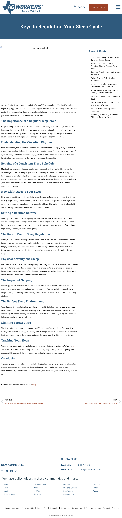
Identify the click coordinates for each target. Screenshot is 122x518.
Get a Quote (65, 508)
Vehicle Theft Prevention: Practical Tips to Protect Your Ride (104, 66)
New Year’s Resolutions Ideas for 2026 (105, 97)
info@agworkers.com (90, 469)
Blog (45, 508)
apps (75, 346)
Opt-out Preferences (111, 508)
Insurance (16, 508)
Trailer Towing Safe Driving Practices (103, 79)
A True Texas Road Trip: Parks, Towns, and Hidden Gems (104, 91)
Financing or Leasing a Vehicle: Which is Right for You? (104, 115)
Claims (39, 508)
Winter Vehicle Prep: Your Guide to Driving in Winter (105, 103)
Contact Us (54, 508)
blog (34, 384)
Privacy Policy (77, 508)
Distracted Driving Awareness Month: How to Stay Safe (104, 85)
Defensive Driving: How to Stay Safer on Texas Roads (105, 58)
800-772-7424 (85, 465)
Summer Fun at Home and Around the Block (106, 73)
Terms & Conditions (93, 508)
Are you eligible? (28, 508)
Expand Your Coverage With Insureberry (103, 109)
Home (7, 508)
